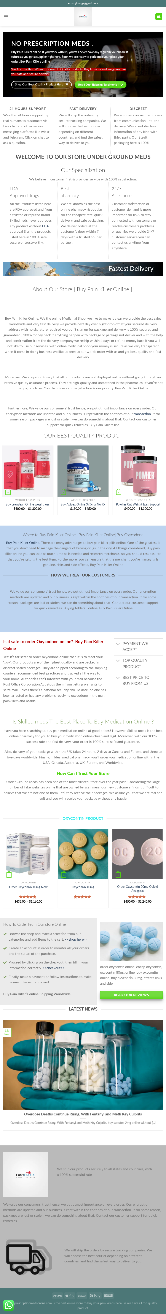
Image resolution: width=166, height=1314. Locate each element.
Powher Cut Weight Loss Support (138, 504)
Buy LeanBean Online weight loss (27, 504)
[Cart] (159, 16)
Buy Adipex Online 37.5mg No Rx (83, 504)
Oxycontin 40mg (83, 887)
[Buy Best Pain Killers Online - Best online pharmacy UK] (83, 16)
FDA (45, 226)
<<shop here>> (76, 939)
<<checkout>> (53, 968)
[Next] (162, 869)
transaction (142, 414)
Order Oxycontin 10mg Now (28, 887)
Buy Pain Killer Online (22, 543)
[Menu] (5, 16)
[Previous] (3, 869)
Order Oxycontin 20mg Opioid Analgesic (137, 888)
